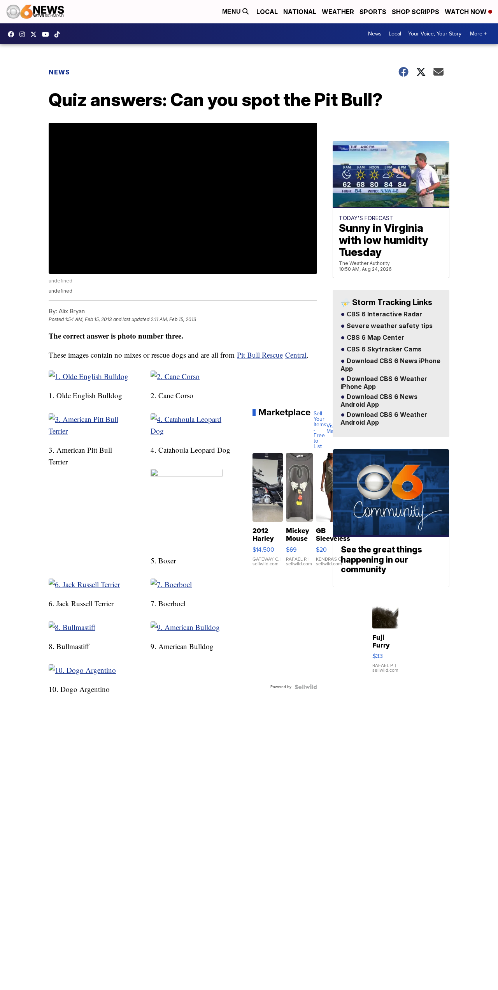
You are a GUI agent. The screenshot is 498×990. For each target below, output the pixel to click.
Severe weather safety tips (389, 326)
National (299, 12)
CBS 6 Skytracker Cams (383, 349)
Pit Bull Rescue (260, 355)
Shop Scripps (415, 12)
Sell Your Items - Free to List (320, 430)
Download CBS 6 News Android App (378, 401)
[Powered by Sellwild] (306, 687)
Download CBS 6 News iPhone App (390, 365)
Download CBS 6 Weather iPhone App (383, 383)
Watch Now (466, 12)
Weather (338, 12)
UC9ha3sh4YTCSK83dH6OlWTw (47, 34)
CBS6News (13, 34)
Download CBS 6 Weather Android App (383, 418)
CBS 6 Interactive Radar (383, 314)
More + (478, 34)
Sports (372, 12)
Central (296, 355)
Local (267, 12)
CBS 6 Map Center (374, 337)
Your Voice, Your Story (434, 34)
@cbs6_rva (59, 34)
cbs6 (24, 34)
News (375, 34)
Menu (232, 11)
